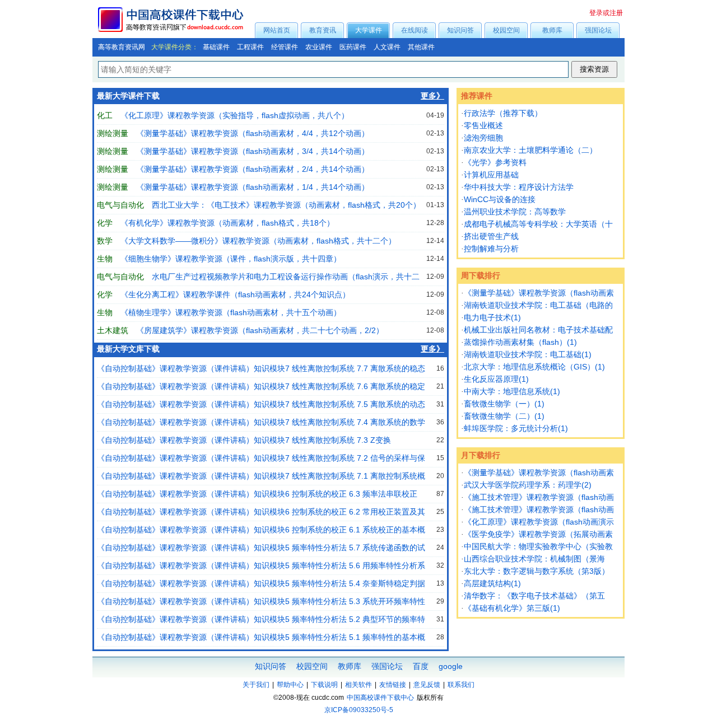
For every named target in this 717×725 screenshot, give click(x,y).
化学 (105, 222)
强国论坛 (598, 30)
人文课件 (387, 47)
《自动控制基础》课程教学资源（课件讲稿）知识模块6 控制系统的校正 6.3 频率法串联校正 (257, 493)
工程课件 (250, 47)
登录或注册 (606, 13)
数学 (105, 240)
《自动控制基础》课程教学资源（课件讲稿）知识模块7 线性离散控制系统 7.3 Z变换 (244, 440)
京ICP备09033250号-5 (358, 710)
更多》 (432, 96)
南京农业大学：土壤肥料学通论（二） (530, 150)
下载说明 (324, 685)
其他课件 (421, 47)
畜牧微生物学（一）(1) (504, 403)
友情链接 (392, 685)
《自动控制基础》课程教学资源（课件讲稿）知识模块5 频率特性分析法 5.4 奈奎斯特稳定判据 (261, 583)
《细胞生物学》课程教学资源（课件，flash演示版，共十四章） (230, 258)
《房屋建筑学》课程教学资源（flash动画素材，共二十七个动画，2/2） (260, 330)
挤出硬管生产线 (491, 236)
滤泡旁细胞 (483, 137)
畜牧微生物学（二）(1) (504, 415)
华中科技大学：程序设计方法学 (519, 187)
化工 (105, 115)
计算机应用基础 (491, 174)
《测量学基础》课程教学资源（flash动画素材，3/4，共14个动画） (252, 151)
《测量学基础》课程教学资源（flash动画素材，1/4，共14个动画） (252, 187)
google (451, 666)
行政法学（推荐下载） (503, 113)
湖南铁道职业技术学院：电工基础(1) (528, 354)
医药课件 (352, 47)
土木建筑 (112, 330)
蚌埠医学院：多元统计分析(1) (516, 428)
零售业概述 (483, 125)
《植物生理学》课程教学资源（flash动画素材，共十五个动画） (230, 312)
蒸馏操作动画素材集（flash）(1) (520, 342)
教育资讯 (322, 30)
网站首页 (276, 30)
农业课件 (318, 47)
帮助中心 (290, 685)
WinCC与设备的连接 (500, 199)
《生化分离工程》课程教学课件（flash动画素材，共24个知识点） (235, 294)
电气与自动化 (120, 204)
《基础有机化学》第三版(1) (512, 608)
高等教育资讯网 (121, 47)
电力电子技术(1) (492, 317)
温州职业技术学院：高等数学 (515, 211)
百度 (421, 666)
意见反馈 (426, 685)
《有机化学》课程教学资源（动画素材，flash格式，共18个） (227, 222)
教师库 (552, 30)
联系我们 (461, 685)
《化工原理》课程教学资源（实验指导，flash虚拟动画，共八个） (234, 115)
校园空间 (506, 30)
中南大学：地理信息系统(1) (512, 391)
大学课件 (368, 30)
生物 (105, 258)
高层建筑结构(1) (492, 583)
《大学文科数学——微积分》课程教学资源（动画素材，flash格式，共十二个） (258, 240)
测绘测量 (112, 133)
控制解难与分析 (491, 248)
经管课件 (284, 47)
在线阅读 (414, 30)
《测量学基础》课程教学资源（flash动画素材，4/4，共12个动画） (252, 133)
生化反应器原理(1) (496, 379)
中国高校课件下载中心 (380, 697)
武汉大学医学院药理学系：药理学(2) (528, 484)
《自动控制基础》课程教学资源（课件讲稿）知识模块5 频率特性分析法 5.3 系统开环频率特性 (261, 601)
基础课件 (216, 47)
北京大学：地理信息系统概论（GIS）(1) (534, 366)
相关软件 (358, 685)
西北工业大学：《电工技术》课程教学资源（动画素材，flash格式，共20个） (286, 204)
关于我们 (256, 685)
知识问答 (460, 30)
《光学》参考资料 (495, 162)
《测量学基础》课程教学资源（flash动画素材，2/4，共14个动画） (252, 169)
